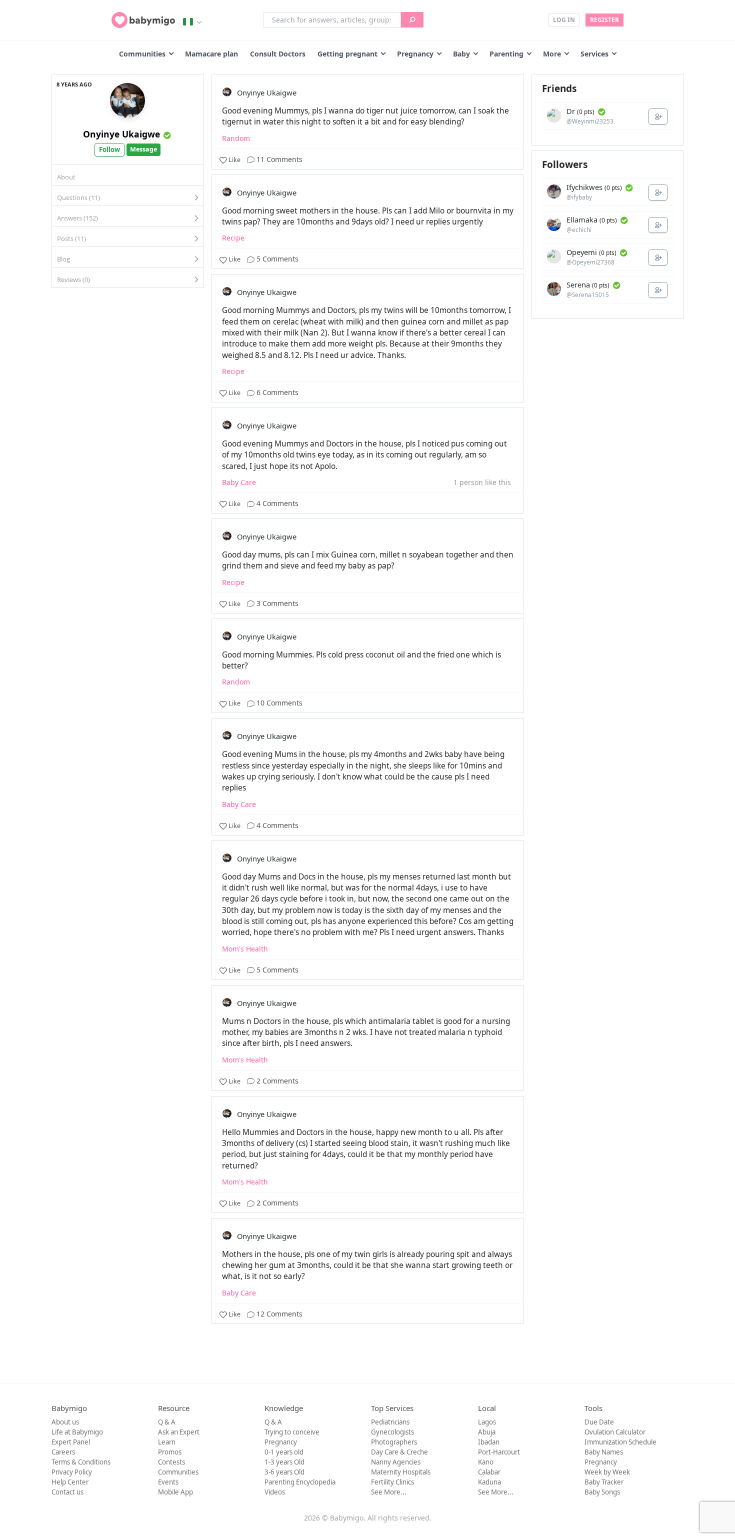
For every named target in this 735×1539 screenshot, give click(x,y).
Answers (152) (77, 218)
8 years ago (74, 84)
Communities (142, 53)
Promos (170, 1452)
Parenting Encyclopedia (300, 1482)
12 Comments (278, 1313)
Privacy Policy (72, 1472)
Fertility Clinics (392, 1482)
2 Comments (276, 1081)
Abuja (487, 1432)
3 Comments (276, 603)
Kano (486, 1462)
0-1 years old (284, 1452)
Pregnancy (415, 53)
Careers (63, 1452)
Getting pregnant (348, 53)
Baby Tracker (604, 1482)
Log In (564, 20)
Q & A (167, 1422)
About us (65, 1422)
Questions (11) (78, 197)
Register (604, 20)
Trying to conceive (292, 1432)
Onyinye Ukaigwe (121, 134)
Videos (274, 1492)
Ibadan (489, 1442)
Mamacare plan (211, 53)
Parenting (507, 53)
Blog (63, 259)
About (66, 177)
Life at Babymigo (77, 1432)
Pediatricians (390, 1422)
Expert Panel (71, 1442)
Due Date (599, 1422)
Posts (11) (71, 238)
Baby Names (603, 1452)
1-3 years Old (284, 1462)
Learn (167, 1442)
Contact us (68, 1492)
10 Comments (278, 703)
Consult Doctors (278, 53)
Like (234, 160)
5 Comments (276, 259)
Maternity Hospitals (400, 1472)
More (552, 53)
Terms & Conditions (81, 1462)
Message (143, 149)
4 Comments (276, 503)
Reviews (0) (73, 279)
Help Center (70, 1482)
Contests (171, 1462)
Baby (461, 53)
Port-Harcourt (499, 1452)
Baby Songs (602, 1492)
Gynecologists (392, 1432)
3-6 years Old (284, 1472)
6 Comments (276, 392)
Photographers (394, 1442)
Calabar (489, 1472)
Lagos (487, 1422)
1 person (468, 482)
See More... (388, 1492)
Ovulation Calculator (615, 1432)
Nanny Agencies (395, 1462)
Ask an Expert (179, 1432)
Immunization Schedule (620, 1442)
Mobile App (175, 1492)
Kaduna (489, 1482)
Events (168, 1482)
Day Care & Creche (399, 1452)
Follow (109, 149)
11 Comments (278, 159)
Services (594, 53)
